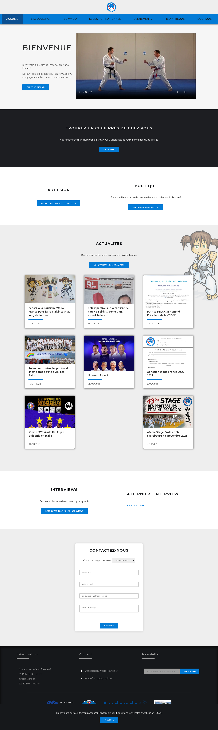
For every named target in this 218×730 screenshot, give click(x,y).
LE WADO (70, 19)
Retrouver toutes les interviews (64, 511)
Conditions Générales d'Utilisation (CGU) (138, 713)
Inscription (189, 671)
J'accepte (109, 719)
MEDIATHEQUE (175, 19)
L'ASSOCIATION (41, 19)
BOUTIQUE (204, 19)
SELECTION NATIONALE (105, 19)
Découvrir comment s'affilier (58, 203)
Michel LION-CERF (134, 505)
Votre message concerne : (97, 560)
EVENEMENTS (143, 19)
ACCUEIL (12, 19)
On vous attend (36, 87)
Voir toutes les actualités (109, 265)
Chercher (109, 149)
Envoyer (109, 625)
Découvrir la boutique (146, 207)
